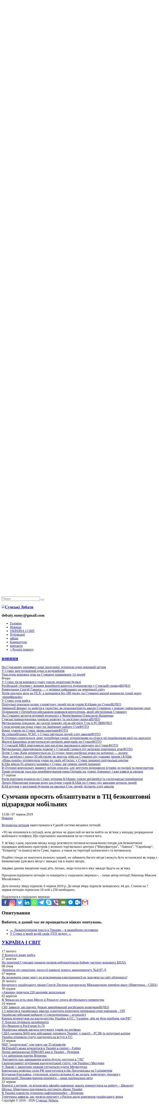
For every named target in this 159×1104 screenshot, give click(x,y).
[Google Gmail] (85, 902)
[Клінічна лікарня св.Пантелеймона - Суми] (79, 31)
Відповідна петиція (15, 825)
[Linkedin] (27, 902)
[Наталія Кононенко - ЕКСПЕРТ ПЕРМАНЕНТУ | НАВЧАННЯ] (79, 127)
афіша (14, 638)
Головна (16, 623)
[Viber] (56, 902)
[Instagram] (12, 902)
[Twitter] (19, 902)
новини (10, 658)
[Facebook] (5, 902)
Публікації (17, 634)
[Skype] (48, 902)
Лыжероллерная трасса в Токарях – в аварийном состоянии (54, 930)
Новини (15, 627)
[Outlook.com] (77, 902)
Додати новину (22, 649)
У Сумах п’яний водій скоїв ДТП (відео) (40, 933)
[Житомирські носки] (79, 95)
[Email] (63, 902)
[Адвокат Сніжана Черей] (79, 63)
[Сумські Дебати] (17, 607)
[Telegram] (41, 902)
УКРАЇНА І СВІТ (22, 631)
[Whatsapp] (34, 902)
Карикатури (18, 642)
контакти (16, 645)
